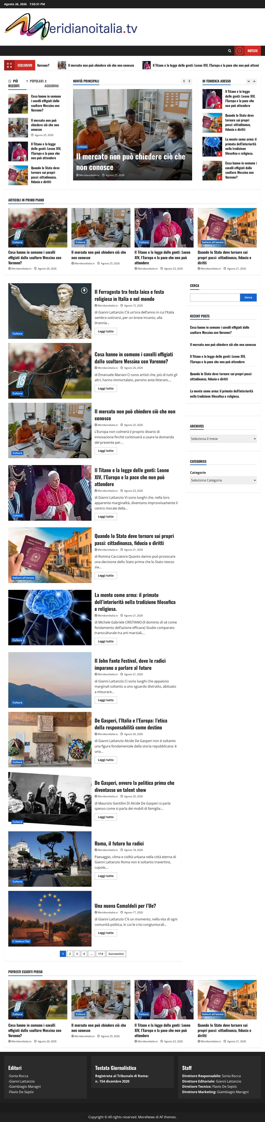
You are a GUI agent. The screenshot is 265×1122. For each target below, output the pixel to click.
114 (100, 954)
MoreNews (146, 1117)
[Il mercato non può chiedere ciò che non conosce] (100, 227)
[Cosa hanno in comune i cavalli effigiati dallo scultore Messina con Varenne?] (37, 227)
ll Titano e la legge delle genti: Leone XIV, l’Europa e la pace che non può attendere (157, 65)
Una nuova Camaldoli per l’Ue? (50, 919)
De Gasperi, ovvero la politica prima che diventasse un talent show (50, 799)
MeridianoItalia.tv (89, 175)
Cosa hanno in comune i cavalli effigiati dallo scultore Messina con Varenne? (18, 104)
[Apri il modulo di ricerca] (229, 51)
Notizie (253, 50)
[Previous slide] (184, 81)
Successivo (116, 954)
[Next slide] (189, 81)
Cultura (82, 136)
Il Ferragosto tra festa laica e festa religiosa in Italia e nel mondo (50, 311)
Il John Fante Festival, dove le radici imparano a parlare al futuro (50, 680)
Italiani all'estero (212, 242)
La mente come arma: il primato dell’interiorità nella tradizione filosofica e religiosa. (212, 123)
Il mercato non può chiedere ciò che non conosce (51, 65)
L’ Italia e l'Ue (21, 941)
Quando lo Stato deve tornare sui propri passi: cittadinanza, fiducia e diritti (18, 175)
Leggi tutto (107, 332)
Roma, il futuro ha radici (50, 859)
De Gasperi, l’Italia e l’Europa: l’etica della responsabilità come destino (50, 740)
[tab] (17, 84)
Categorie (198, 472)
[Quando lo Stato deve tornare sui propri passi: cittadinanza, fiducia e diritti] (227, 227)
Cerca (194, 285)
